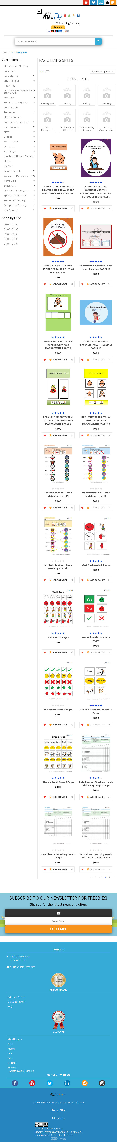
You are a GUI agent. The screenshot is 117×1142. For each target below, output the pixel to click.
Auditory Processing (14, 200)
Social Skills (10, 70)
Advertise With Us (16, 997)
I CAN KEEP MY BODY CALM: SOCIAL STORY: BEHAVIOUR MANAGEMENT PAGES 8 (58, 420)
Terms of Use (58, 1110)
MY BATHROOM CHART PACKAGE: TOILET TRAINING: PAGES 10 (96, 344)
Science (8, 136)
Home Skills (10, 180)
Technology (10, 151)
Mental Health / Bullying (16, 66)
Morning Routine (12, 117)
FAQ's (11, 1006)
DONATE (12, 1062)
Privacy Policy (58, 1118)
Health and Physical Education (19, 156)
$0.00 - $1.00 (11, 224)
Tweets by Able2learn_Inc (21, 1070)
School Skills (10, 185)
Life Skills (8, 166)
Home (5, 52)
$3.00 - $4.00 (11, 238)
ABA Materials (11, 97)
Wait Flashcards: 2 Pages (96, 565)
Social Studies (11, 141)
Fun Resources (12, 210)
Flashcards (9, 85)
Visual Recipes (11, 80)
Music (7, 161)
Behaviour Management (16, 102)
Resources (9, 112)
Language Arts (11, 126)
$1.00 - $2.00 (11, 229)
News (10, 1043)
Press (10, 1058)
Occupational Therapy (15, 205)
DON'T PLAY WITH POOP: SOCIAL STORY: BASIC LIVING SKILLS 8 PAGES (58, 269)
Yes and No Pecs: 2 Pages (58, 709)
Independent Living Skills (16, 190)
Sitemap (12, 1067)
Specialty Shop (11, 75)
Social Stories (11, 107)
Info (10, 1053)
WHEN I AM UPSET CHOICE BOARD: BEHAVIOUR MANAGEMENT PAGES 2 (58, 344)
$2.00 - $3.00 (11, 234)
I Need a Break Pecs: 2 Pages (58, 781)
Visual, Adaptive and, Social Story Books (18, 91)
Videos (11, 1048)
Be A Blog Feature (16, 1001)
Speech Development (15, 195)
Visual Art (9, 146)
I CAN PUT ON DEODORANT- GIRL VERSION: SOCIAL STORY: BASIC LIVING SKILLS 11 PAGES (58, 190)
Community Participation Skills (19, 175)
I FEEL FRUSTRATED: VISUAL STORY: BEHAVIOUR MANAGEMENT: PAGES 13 (96, 420)
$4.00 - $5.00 (11, 243)
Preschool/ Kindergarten (16, 122)
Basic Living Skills (19, 52)
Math (6, 131)
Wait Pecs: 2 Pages (58, 637)
